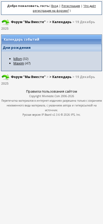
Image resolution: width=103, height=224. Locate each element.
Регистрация (71, 6)
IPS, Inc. (76, 115)
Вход (54, 6)
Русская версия (31, 115)
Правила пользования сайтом (51, 91)
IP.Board (46, 115)
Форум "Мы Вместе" (28, 22)
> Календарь (60, 22)
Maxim (18, 63)
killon (17, 58)
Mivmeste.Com (51, 96)
